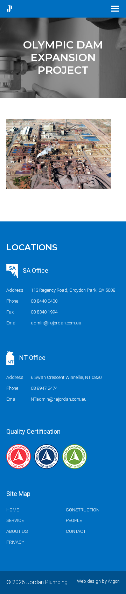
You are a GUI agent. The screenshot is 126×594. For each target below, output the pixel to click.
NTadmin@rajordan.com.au (58, 399)
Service (15, 520)
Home (12, 509)
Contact (76, 531)
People (74, 520)
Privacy (15, 542)
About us (17, 531)
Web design (89, 581)
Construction (82, 509)
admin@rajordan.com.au (56, 322)
